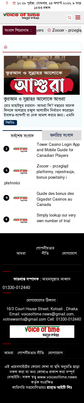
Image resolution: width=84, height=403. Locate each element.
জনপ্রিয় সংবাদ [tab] (61, 135)
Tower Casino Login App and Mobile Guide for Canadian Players (58, 150)
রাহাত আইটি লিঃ (59, 387)
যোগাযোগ (69, 253)
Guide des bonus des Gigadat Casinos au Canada (55, 199)
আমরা (21, 253)
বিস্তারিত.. (10, 122)
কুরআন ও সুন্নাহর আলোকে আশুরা (34, 99)
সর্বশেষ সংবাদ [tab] (22, 136)
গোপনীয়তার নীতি (45, 251)
